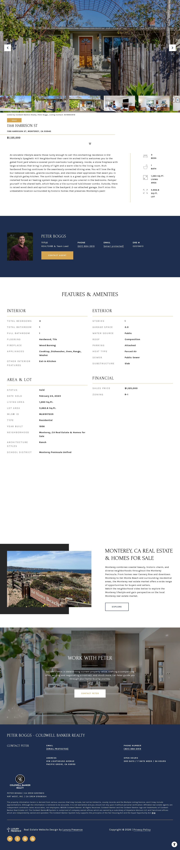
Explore (117, 607)
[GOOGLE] (25, 839)
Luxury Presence (72, 829)
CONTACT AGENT (57, 255)
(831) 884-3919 (86, 246)
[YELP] (17, 839)
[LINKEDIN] (10, 839)
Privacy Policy (142, 829)
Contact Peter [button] (90, 693)
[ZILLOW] (32, 839)
